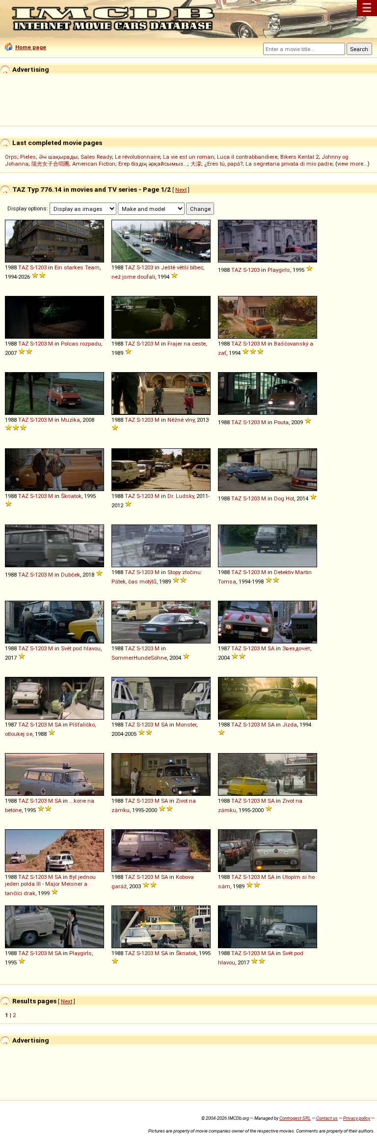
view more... (352, 163)
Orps (11, 156)
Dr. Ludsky (180, 496)
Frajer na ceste (186, 343)
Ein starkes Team (77, 267)
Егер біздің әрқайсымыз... (153, 163)
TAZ (23, 267)
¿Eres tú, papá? (223, 163)
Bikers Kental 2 (299, 156)
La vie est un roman (188, 156)
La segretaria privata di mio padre (288, 163)
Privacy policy (356, 1118)
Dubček (70, 574)
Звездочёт (296, 648)
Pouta (281, 422)
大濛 (195, 163)
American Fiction (93, 163)
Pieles (28, 156)
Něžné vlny (180, 419)
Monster (186, 724)
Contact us (327, 1118)
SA (271, 648)
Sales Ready (96, 156)
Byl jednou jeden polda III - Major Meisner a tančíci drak (50, 885)
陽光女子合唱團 (50, 163)
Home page (30, 47)
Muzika (70, 419)
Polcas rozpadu (81, 343)
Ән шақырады (58, 156)
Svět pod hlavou (81, 648)
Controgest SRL (295, 1118)
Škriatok (71, 496)
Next (181, 189)
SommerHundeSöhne (139, 657)
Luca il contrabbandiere (247, 156)
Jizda (289, 724)
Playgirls (279, 269)
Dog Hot (284, 498)
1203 (41, 267)
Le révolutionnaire (137, 156)
